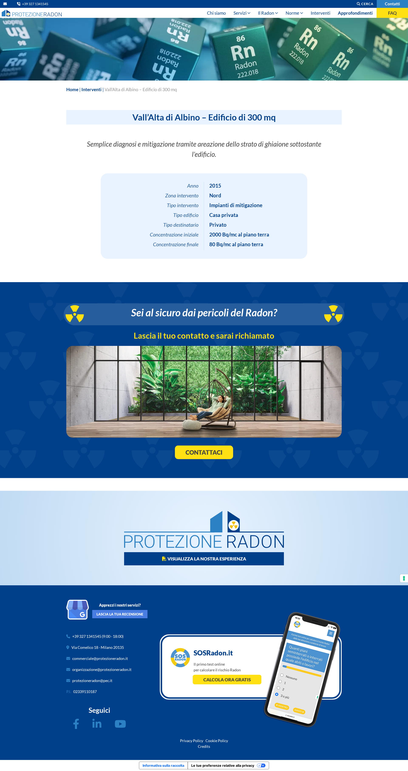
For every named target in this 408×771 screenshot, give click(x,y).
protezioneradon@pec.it (92, 680)
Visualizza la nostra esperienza (206, 558)
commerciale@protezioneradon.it (100, 658)
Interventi (320, 13)
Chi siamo (216, 13)
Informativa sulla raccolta (163, 765)
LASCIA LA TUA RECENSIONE (119, 614)
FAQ (392, 13)
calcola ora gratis (227, 679)
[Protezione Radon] (32, 12)
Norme (292, 13)
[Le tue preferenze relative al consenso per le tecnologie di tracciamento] (404, 578)
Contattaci (204, 452)
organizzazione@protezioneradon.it (102, 669)
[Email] (5, 4)
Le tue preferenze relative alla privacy (222, 765)
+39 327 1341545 (86, 636)
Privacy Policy (191, 740)
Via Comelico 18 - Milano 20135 (97, 647)
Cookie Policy (216, 740)
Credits (204, 746)
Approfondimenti (355, 13)
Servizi (240, 13)
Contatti (392, 3)
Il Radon (266, 13)
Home (72, 89)
